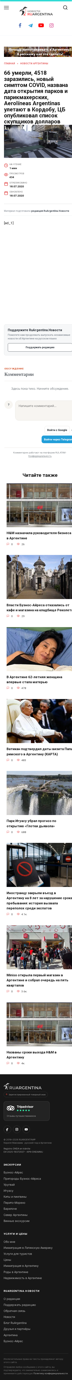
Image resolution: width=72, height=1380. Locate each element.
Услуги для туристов (18, 1253)
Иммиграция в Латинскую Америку (28, 1247)
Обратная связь (14, 1310)
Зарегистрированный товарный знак (27, 1094)
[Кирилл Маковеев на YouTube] (26, 1129)
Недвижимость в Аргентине (23, 1278)
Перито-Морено (14, 1202)
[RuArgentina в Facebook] (7, 1129)
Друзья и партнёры (17, 1329)
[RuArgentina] (23, 1087)
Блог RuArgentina (15, 1323)
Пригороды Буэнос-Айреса (22, 1178)
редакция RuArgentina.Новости (50, 211)
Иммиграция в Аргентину (21, 1265)
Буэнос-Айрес (13, 1172)
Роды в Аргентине (16, 1272)
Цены (7, 1259)
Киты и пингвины (15, 1196)
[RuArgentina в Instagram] (17, 1129)
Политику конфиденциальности (50, 1373)
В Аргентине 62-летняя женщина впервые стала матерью (34, 679)
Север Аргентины (16, 1215)
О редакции (12, 1298)
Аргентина (11, 1335)
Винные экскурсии (16, 1221)
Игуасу (8, 1190)
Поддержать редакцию (20, 1304)
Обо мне (9, 1241)
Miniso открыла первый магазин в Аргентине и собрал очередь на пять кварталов (37, 980)
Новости (9, 1316)
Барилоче (10, 1208)
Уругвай (9, 1184)
